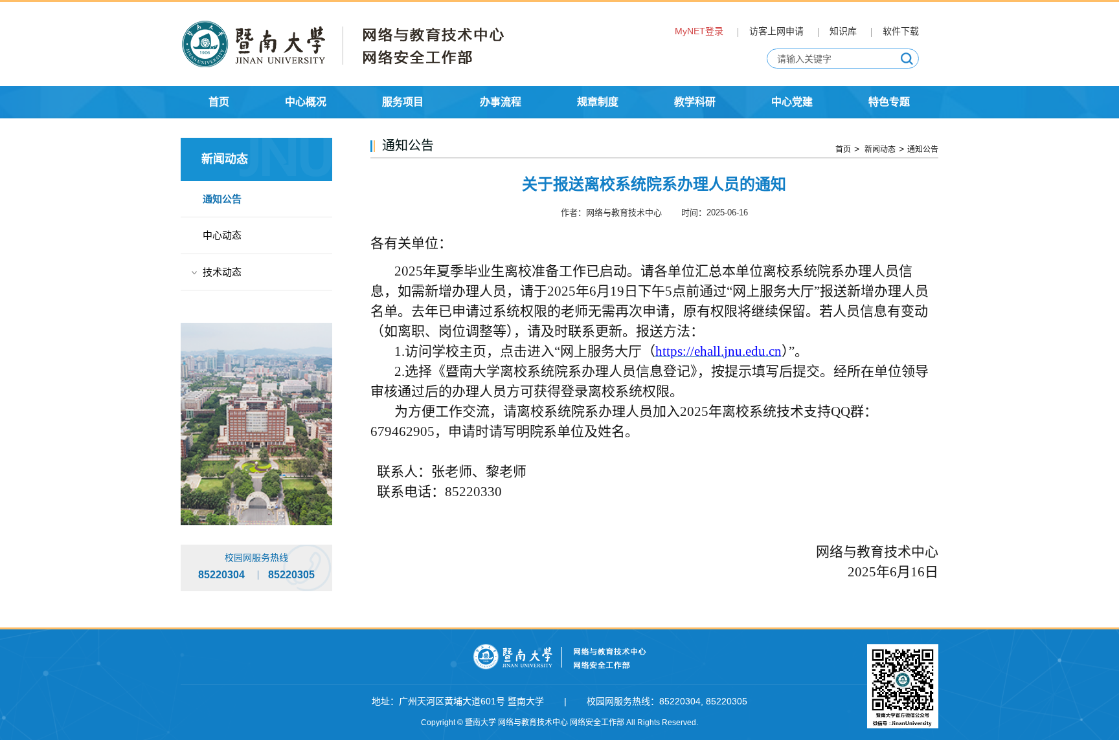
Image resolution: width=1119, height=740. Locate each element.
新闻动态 (879, 149)
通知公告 (222, 198)
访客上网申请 (776, 31)
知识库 (843, 31)
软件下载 (901, 31)
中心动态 (222, 235)
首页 (843, 149)
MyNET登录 (699, 31)
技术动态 (222, 272)
